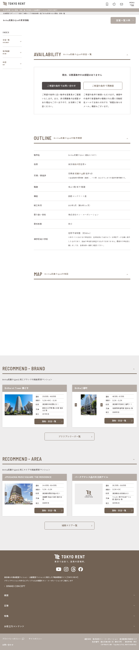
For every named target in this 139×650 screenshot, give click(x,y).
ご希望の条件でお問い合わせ (61, 85)
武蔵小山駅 (80, 173)
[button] (6, 405)
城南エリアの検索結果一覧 (33, 13)
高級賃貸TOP (7, 13)
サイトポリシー (35, 638)
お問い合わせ (7, 644)
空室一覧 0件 (123, 20)
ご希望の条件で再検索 (103, 85)
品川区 (77, 164)
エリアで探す (17, 13)
